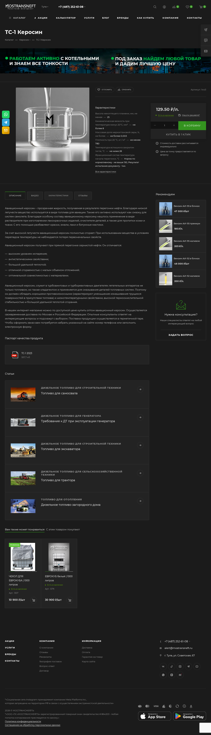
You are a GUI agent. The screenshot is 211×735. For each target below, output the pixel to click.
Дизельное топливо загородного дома (71, 505)
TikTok (180, 674)
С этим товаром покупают (63, 529)
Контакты (12, 660)
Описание (15, 195)
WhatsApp (163, 674)
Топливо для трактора (58, 480)
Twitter (171, 666)
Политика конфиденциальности (23, 721)
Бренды (10, 654)
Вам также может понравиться (25, 529)
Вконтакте (163, 666)
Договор (44, 670)
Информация (91, 641)
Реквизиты (45, 657)
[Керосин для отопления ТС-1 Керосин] (52, 124)
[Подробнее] (140, 389)
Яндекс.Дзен (171, 674)
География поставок (50, 661)
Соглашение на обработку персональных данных (32, 725)
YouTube (196, 666)
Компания (47, 641)
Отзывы (83, 195)
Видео (35, 195)
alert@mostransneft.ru (178, 648)
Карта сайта (88, 661)
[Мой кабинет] (164, 7)
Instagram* (180, 666)
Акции (9, 641)
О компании (46, 647)
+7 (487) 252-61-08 (70, 6)
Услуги (10, 647)
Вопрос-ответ (47, 666)
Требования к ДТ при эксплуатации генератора (78, 421)
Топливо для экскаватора (60, 449)
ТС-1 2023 (26, 353)
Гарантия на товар (92, 657)
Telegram (188, 666)
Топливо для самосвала (59, 393)
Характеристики (58, 195)
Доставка (87, 647)
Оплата (86, 652)
